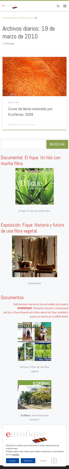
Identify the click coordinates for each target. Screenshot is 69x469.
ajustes (15, 454)
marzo (29, 17)
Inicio (5, 17)
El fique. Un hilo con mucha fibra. (34, 211)
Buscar (57, 144)
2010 (22, 17)
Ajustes (43, 460)
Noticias (13, 17)
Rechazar (28, 460)
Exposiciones (34, 283)
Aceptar (12, 460)
